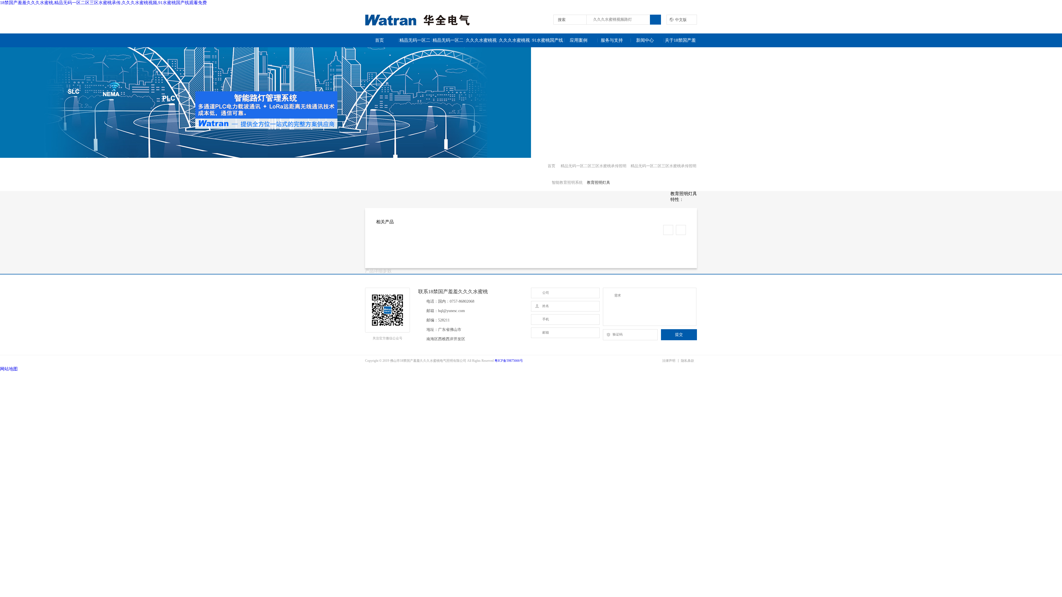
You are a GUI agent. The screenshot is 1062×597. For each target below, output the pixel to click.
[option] (531, 102)
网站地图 (9, 368)
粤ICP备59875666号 (508, 361)
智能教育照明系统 (567, 182)
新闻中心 (645, 40)
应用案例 (578, 40)
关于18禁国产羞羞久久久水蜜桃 (680, 42)
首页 (379, 40)
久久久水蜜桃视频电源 (481, 42)
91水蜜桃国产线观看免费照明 (547, 42)
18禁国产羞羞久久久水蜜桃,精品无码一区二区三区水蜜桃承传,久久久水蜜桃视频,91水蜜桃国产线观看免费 (103, 2)
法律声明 (668, 361)
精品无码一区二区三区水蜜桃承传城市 (414, 42)
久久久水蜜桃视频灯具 (514, 42)
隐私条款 (687, 361)
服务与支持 (612, 40)
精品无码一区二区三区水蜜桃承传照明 (448, 42)
